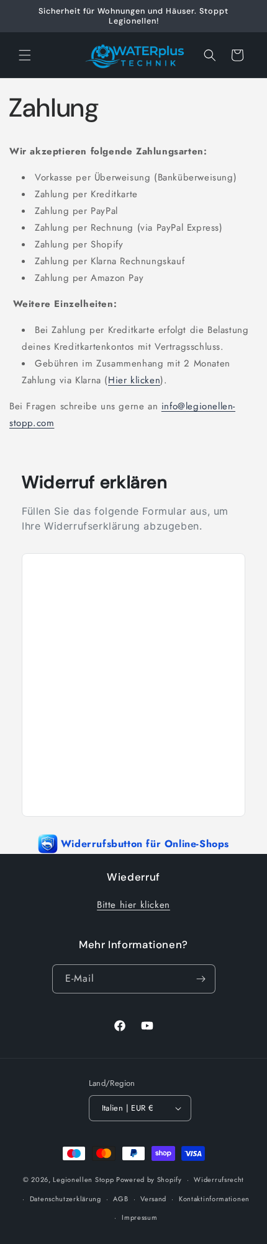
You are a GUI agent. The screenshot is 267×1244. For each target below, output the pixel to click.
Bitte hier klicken (133, 905)
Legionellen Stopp (83, 1179)
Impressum (139, 1217)
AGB (120, 1199)
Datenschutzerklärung (65, 1199)
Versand (153, 1199)
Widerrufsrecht (219, 1179)
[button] (24, 55)
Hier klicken (134, 380)
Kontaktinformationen (214, 1199)
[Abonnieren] (201, 978)
